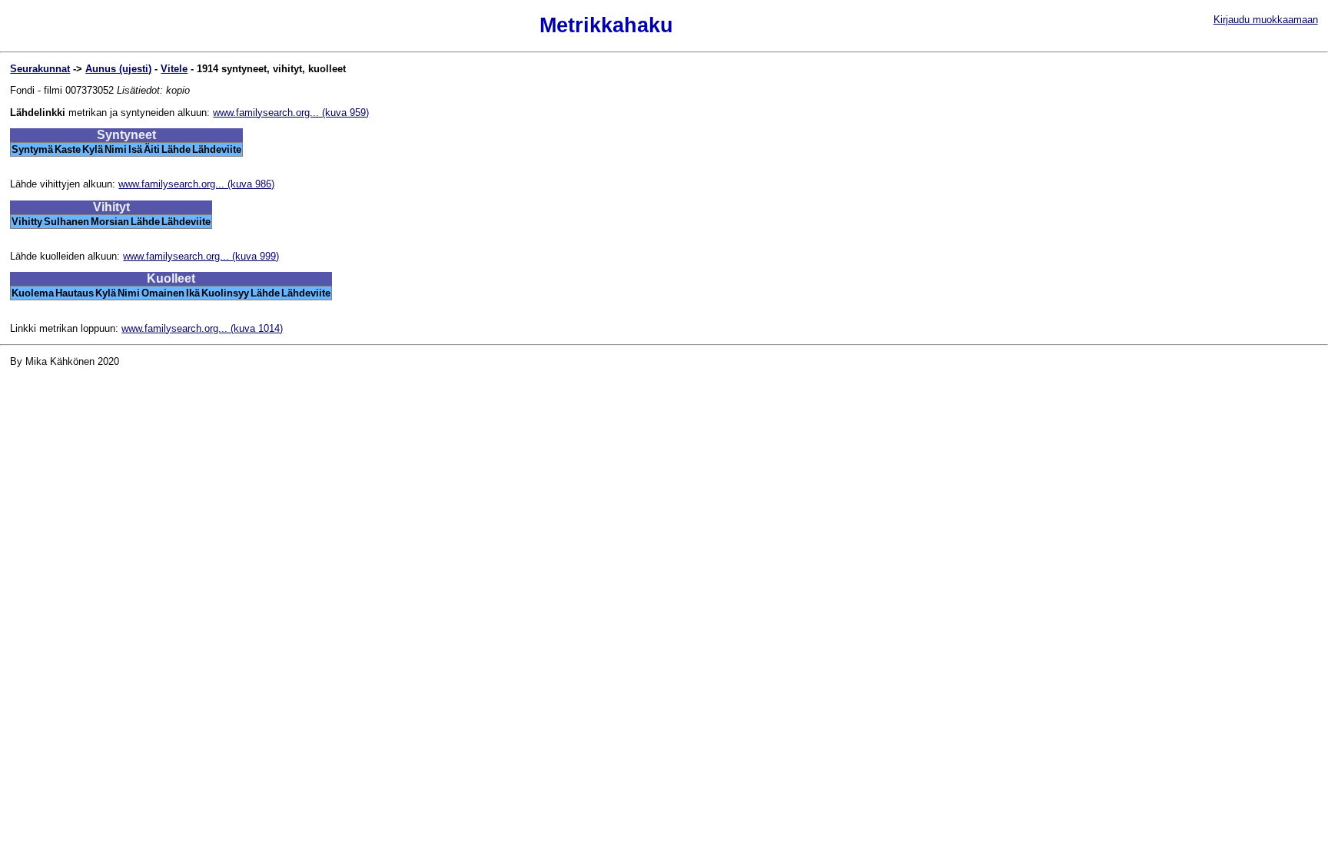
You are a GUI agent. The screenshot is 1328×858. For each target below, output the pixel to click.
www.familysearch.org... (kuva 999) (201, 256)
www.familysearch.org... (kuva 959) (291, 112)
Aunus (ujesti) (118, 69)
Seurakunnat (40, 69)
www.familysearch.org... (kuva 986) (196, 184)
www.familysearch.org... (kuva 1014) (202, 328)
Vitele (174, 69)
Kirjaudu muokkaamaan (1265, 19)
